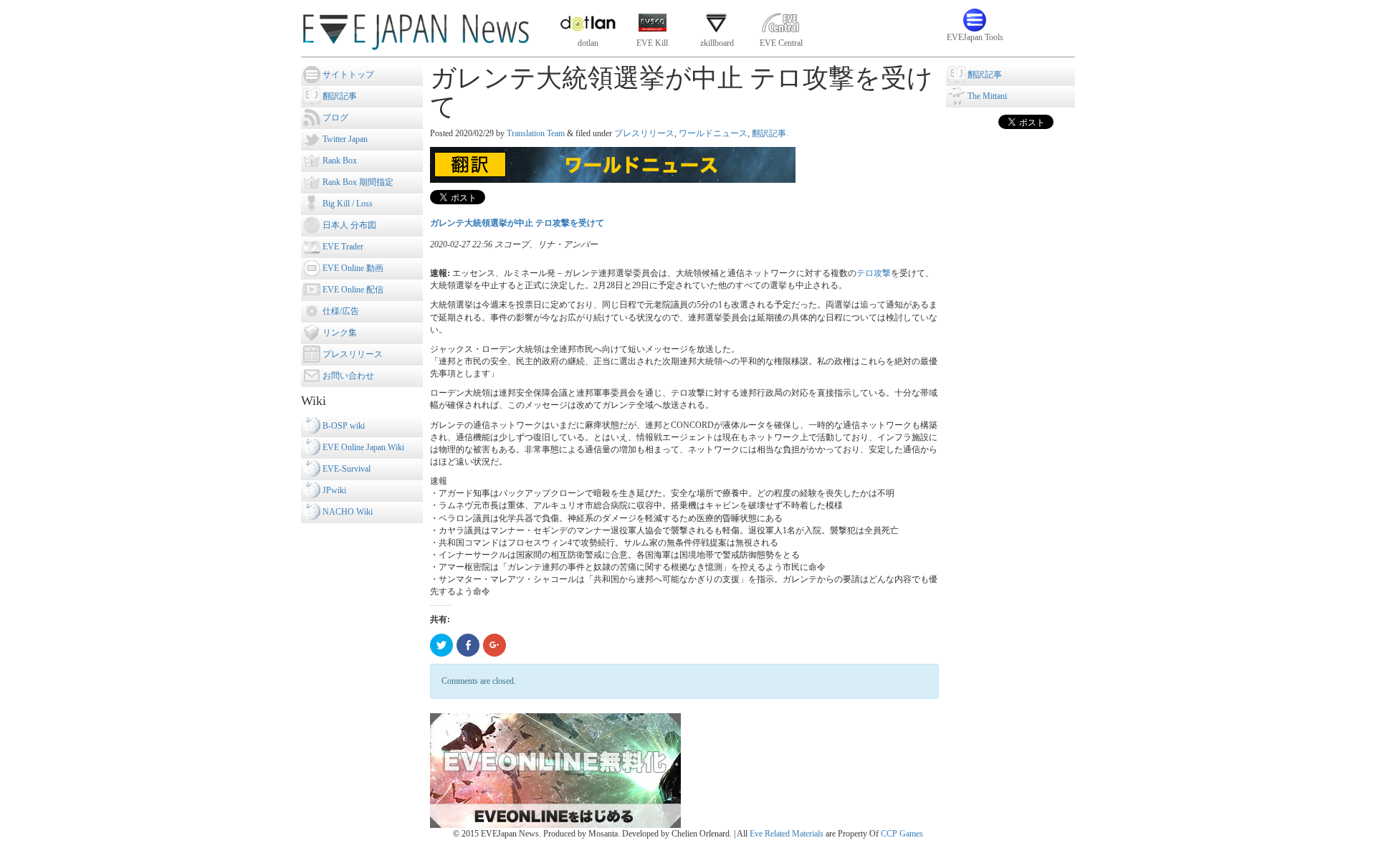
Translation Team (536, 133)
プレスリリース (644, 133)
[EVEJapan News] (415, 28)
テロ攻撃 (873, 273)
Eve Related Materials (786, 834)
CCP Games (902, 834)
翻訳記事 (769, 133)
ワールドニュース (713, 133)
